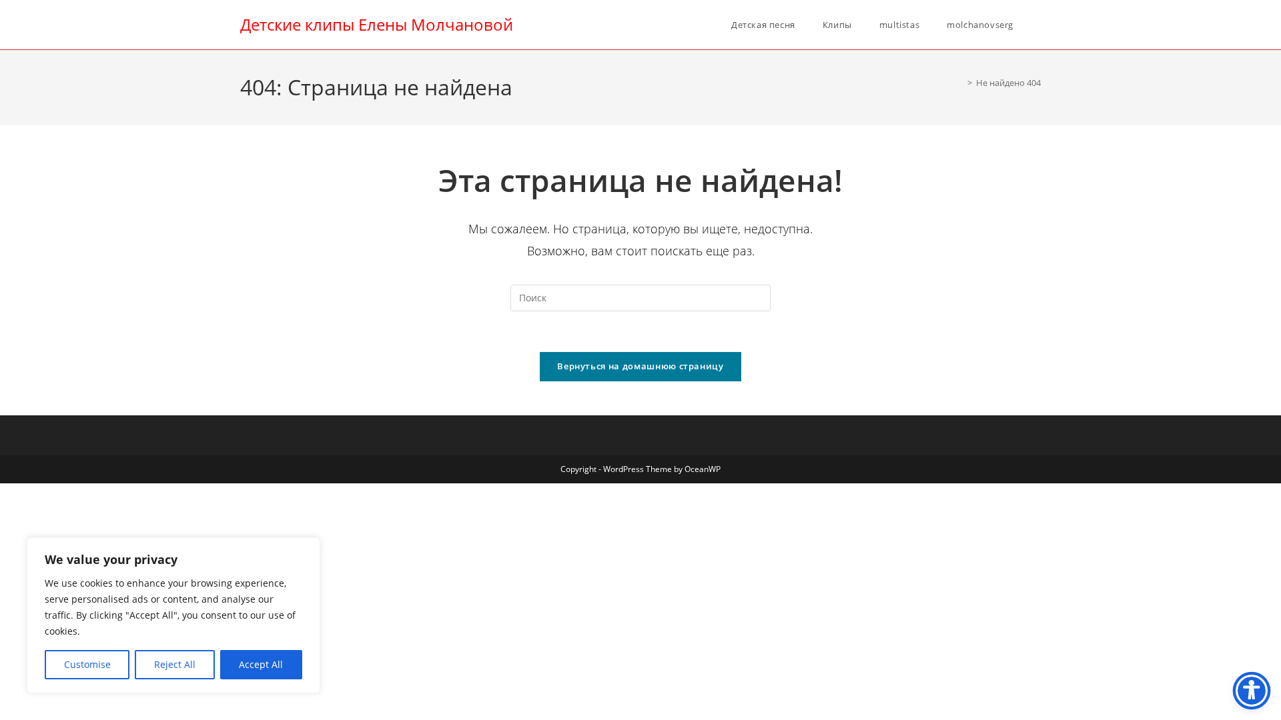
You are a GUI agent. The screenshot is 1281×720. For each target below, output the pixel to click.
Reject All (174, 664)
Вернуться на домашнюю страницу (640, 366)
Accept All (261, 664)
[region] (173, 615)
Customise (87, 664)
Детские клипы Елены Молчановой (376, 24)
